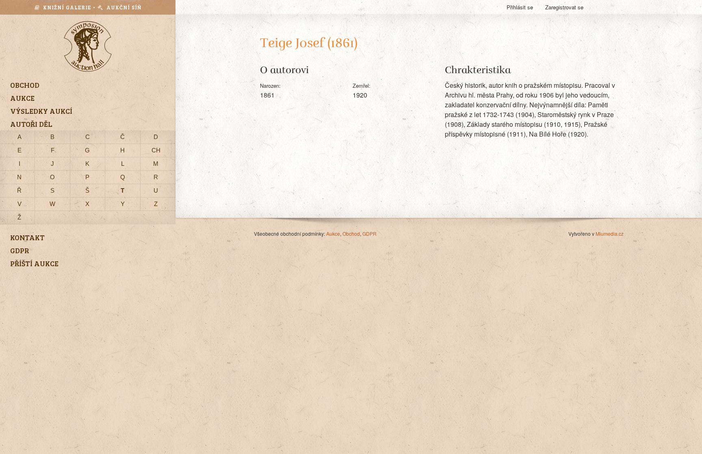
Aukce (333, 233)
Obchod (351, 233)
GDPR (369, 233)
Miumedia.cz (610, 233)
